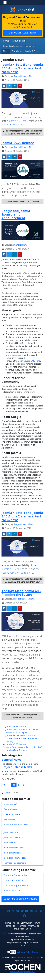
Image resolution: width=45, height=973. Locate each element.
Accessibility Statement (15, 933)
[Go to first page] (4, 785)
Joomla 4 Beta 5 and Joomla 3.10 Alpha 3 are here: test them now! (22, 68)
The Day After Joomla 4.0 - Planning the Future (21, 593)
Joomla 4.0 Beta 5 (18, 120)
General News (20, 244)
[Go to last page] (23, 785)
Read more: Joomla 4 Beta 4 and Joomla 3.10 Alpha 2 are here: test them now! (23, 580)
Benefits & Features (12, 46)
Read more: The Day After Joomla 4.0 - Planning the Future (23, 716)
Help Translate (14, 942)
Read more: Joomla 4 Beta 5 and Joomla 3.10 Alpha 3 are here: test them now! (23, 132)
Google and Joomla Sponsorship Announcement (16, 214)
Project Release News (24, 76)
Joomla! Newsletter (13, 852)
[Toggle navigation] (5, 2)
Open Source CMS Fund (29, 361)
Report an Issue (30, 942)
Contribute (17, 51)
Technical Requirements (15, 863)
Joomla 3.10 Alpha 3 (13, 124)
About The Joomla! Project (16, 824)
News (5, 51)
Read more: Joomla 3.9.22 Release (23, 201)
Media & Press (32, 51)
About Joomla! (19, 40)
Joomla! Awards (11, 832)
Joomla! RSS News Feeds (15, 857)
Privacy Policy (34, 933)
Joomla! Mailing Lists (13, 847)
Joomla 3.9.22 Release (18, 143)
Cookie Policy (22, 936)
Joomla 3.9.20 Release (16, 744)
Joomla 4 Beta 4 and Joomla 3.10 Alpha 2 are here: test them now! (22, 516)
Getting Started (11, 809)
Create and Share (12, 814)
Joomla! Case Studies (13, 837)
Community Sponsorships (16, 885)
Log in (22, 945)
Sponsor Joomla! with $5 (22, 939)
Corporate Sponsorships (15, 875)
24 (14, 785)
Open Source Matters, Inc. (27, 957)
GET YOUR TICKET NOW (22, 32)
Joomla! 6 (29, 46)
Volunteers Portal (12, 890)
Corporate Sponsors (13, 880)
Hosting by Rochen (22, 971)
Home (6, 40)
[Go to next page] (18, 785)
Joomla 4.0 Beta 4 (11, 569)
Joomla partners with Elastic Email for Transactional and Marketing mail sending (23, 738)
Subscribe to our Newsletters (20, 898)
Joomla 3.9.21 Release (16, 726)
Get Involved (10, 819)
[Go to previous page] (9, 785)
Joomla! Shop (10, 842)
